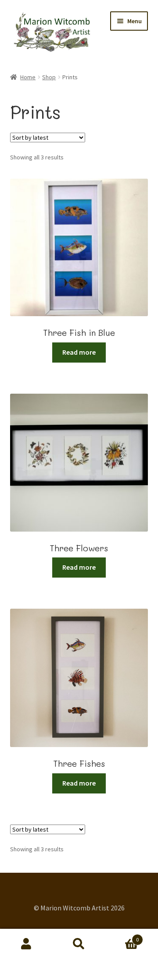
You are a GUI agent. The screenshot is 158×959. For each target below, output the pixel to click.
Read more (79, 352)
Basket (122, 936)
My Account (26, 944)
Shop (49, 77)
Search (79, 944)
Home (28, 77)
